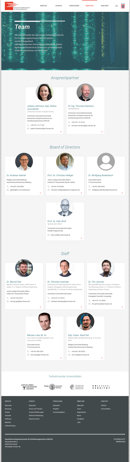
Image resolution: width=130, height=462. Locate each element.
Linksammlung (10, 426)
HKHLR (103, 405)
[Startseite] (18, 6)
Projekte (56, 409)
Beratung (8, 409)
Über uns (90, 6)
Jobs (78, 422)
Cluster (7, 412)
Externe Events (34, 419)
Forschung (74, 6)
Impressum (120, 442)
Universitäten (105, 409)
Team (79, 409)
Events (59, 6)
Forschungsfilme (59, 412)
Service (43, 6)
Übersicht (8, 405)
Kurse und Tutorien (35, 409)
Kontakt (105, 6)
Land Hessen (123, 6)
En (117, 6)
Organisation (81, 412)
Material (8, 422)
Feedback (80, 419)
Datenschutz (119, 439)
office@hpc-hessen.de (13, 447)
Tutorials (8, 415)
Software (8, 419)
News (79, 415)
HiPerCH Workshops (36, 415)
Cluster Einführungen (36, 412)
